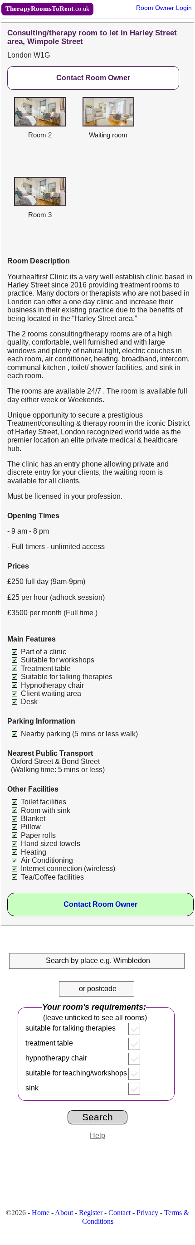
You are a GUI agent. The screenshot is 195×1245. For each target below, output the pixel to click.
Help (97, 1135)
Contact (119, 1212)
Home (40, 1212)
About (64, 1212)
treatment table (49, 1043)
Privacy (147, 1212)
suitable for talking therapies (70, 1028)
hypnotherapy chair (56, 1058)
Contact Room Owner (93, 78)
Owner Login (164, 8)
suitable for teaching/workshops (76, 1073)
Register (90, 1212)
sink (32, 1088)
